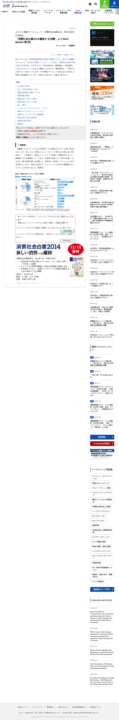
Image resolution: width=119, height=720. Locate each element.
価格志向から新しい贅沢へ (27, 99)
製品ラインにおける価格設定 (102, 501)
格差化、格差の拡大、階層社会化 (102, 576)
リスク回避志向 (98, 581)
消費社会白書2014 (45, 75)
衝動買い (20, 124)
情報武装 (96, 525)
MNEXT (5, 12)
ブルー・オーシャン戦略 (102, 488)
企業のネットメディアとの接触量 (30, 114)
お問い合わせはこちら (101, 24)
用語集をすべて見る (101, 589)
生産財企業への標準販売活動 (102, 531)
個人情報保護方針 (78, 707)
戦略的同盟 (97, 563)
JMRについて (23, 707)
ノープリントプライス (101, 511)
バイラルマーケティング (102, 551)
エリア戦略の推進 (99, 542)
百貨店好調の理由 (24, 121)
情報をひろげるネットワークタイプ (31, 111)
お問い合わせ (63, 707)
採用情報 (101, 437)
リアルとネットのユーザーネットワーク (33, 108)
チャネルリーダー (99, 516)
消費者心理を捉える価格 (102, 506)
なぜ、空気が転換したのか (27, 89)
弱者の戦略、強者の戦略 (102, 546)
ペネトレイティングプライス (102, 494)
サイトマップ (37, 707)
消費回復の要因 (23, 96)
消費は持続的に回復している (28, 92)
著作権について (95, 707)
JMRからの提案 (18, 12)
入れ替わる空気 (23, 86)
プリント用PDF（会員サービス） (63, 55)
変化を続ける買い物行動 (26, 118)
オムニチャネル (98, 521)
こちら (34, 134)
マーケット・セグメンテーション (102, 477)
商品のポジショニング (101, 483)
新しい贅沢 (21, 105)
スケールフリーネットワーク (102, 557)
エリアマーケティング (101, 537)
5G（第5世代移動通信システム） (102, 569)
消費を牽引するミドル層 (26, 102)
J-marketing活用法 (102, 444)
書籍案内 (50, 707)
